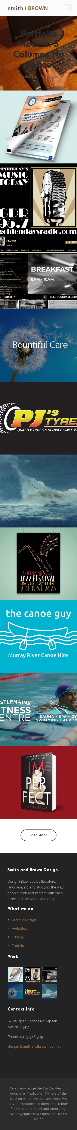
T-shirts (18, 946)
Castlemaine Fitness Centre (38, 711)
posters (38, 573)
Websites (19, 929)
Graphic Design (24, 920)
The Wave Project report (38, 129)
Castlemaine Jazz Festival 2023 (38, 566)
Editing (17, 937)
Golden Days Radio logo (38, 202)
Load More (38, 835)
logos (38, 209)
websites (38, 281)
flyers (38, 136)
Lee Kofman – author (38, 784)
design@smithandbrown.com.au (35, 1046)
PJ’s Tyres (38, 420)
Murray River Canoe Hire (38, 639)
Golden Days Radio (38, 275)
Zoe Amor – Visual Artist (39, 493)
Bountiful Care (38, 347)
